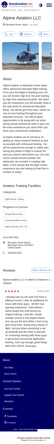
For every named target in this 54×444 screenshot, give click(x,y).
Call (10, 34)
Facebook (11, 416)
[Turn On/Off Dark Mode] (41, 5)
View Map (33, 25)
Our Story (8, 367)
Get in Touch (10, 374)
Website (27, 34)
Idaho (20, 10)
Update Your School (14, 395)
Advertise (8, 401)
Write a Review (40, 270)
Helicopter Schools (8, 10)
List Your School (12, 389)
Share (46, 34)
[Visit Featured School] (33, 434)
